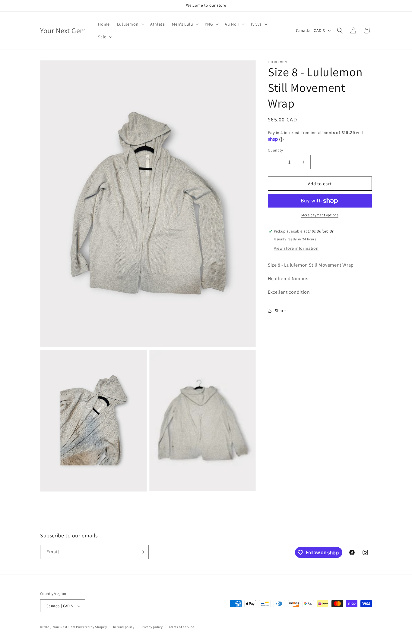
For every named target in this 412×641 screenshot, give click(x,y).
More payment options (319, 215)
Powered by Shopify (91, 627)
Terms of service (181, 627)
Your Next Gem (63, 627)
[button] (130, 24)
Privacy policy (152, 627)
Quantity (275, 150)
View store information (296, 248)
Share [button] (280, 310)
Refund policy (124, 627)
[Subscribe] (141, 552)
